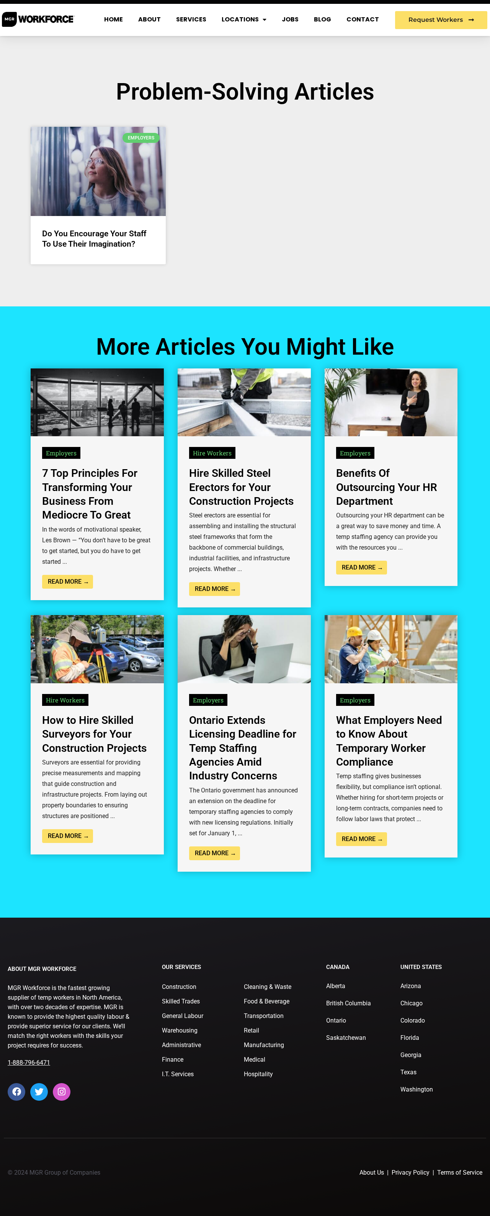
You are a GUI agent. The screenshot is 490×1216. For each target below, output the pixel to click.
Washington (416, 1089)
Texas (408, 1072)
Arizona (410, 986)
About (149, 19)
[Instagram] (61, 1092)
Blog (322, 19)
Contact (362, 19)
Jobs (290, 19)
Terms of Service (459, 1172)
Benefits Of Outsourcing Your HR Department (386, 487)
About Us (371, 1172)
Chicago (411, 1003)
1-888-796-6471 (29, 1062)
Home (113, 19)
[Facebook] (16, 1092)
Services (191, 19)
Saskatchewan (346, 1037)
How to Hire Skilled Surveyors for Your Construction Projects (94, 734)
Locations (240, 19)
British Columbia (348, 1003)
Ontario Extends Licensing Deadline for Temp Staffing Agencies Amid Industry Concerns (242, 748)
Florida (409, 1037)
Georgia (410, 1055)
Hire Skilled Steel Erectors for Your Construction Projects (241, 487)
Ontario (336, 1020)
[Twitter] (39, 1092)
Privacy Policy (411, 1172)
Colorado (412, 1020)
